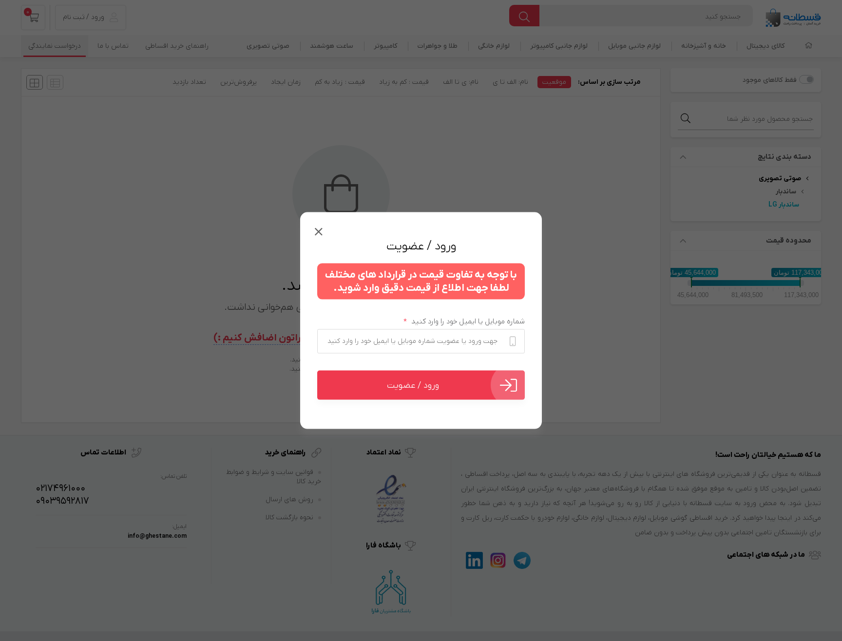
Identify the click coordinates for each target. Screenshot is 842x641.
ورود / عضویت (413, 385)
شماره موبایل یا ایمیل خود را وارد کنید (464, 322)
